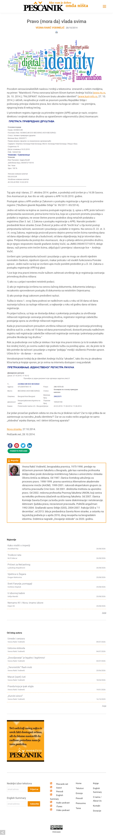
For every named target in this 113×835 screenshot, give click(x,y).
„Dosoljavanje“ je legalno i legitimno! (26, 657)
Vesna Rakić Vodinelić (50, 27)
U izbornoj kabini (16, 593)
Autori (59, 788)
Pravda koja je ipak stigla (20, 686)
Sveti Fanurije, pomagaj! (20, 583)
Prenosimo (81, 803)
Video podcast (63, 810)
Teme (78, 808)
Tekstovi (80, 788)
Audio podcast (63, 803)
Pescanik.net (62, 784)
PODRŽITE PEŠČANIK (18, 451)
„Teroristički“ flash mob (20, 667)
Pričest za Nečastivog (19, 564)
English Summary (16, 798)
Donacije (97, 811)
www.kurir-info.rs (88, 96)
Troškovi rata (14, 555)
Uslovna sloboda (16, 648)
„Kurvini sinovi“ (15, 695)
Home (78, 783)
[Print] (56, 32)
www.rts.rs (99, 92)
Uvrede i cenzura (16, 638)
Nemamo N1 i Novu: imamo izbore (25, 602)
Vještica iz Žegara (17, 574)
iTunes (59, 806)
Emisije (79, 793)
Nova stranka (14, 429)
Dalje (104, 613)
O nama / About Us (97, 799)
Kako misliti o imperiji (19, 545)
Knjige (96, 783)
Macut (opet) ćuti (17, 676)
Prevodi (59, 791)
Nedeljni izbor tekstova (19, 783)
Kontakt (96, 806)
